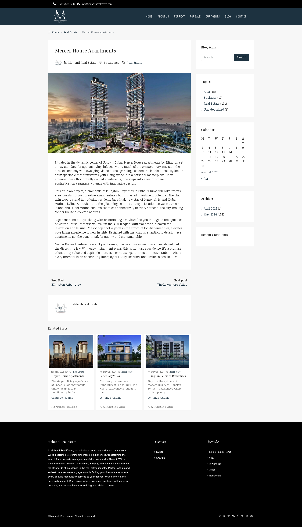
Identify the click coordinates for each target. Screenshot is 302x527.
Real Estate (70, 32)
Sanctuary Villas (110, 376)
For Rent (179, 16)
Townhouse (215, 463)
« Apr (204, 178)
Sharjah (160, 457)
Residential (215, 475)
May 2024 (210, 214)
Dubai (159, 451)
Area (207, 91)
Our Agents (213, 16)
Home (149, 16)
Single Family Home (220, 451)
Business (210, 97)
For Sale (195, 16)
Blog (228, 16)
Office (212, 469)
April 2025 (210, 208)
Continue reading (62, 398)
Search (241, 57)
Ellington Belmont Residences (167, 376)
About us (163, 16)
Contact (241, 16)
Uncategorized (214, 109)
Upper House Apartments (67, 376)
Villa (211, 457)
